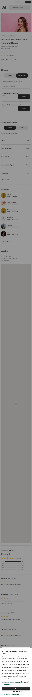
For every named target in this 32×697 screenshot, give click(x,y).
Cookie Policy (16, 694)
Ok (16, 688)
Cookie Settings (16, 691)
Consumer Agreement (15, 682)
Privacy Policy (7, 684)
